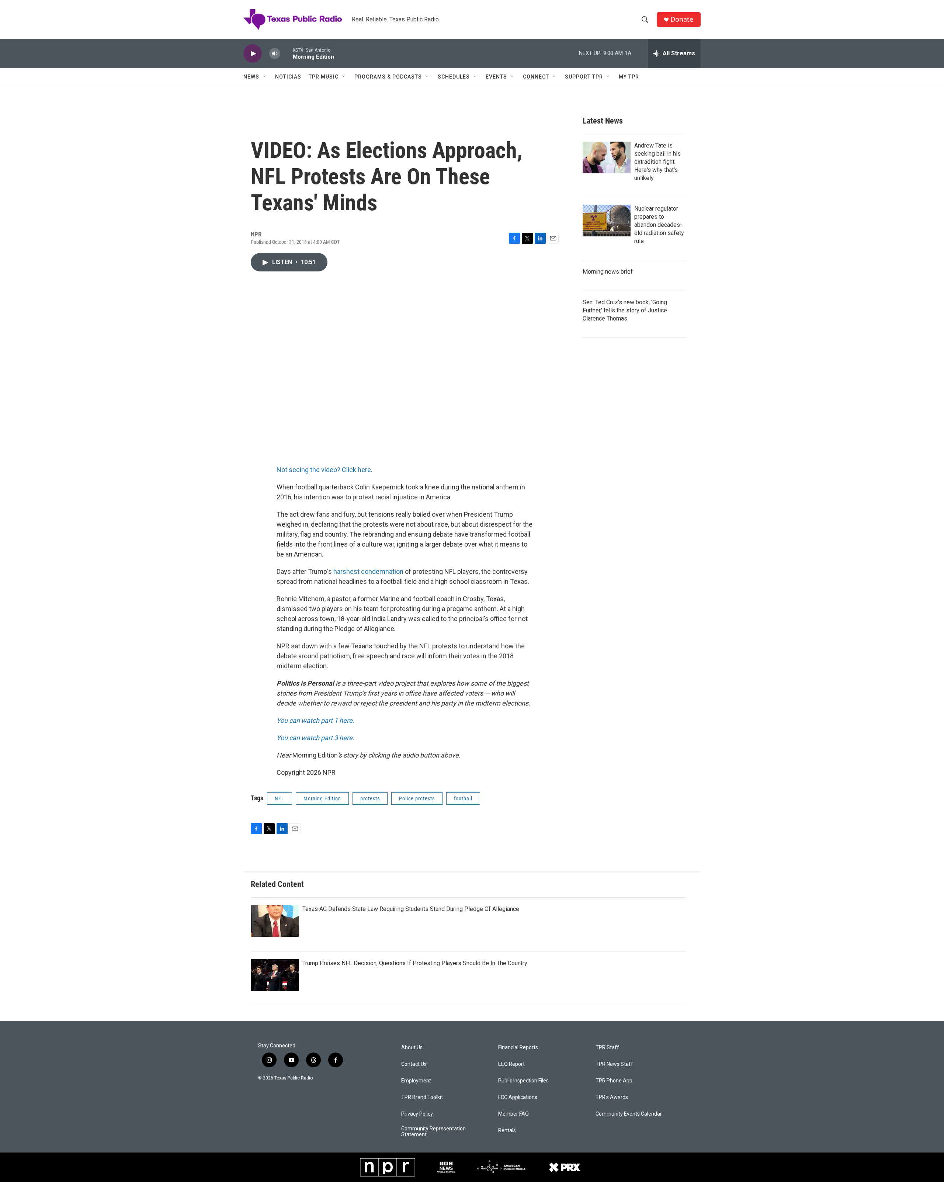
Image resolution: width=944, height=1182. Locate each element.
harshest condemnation (368, 571)
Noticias (288, 77)
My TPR (629, 77)
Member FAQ (513, 1114)
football (463, 798)
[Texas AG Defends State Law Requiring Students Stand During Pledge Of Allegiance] (275, 921)
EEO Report (511, 1064)
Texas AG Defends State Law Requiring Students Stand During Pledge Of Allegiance (410, 908)
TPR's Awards (612, 1097)
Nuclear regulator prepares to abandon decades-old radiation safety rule (659, 225)
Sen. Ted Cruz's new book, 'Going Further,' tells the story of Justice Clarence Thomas (625, 310)
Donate (681, 19)
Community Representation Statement (433, 1131)
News (251, 77)
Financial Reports (518, 1047)
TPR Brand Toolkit (422, 1097)
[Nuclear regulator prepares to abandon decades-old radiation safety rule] (607, 220)
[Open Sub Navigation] (265, 77)
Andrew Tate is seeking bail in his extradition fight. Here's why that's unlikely (657, 161)
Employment (416, 1081)
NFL (279, 798)
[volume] (274, 53)
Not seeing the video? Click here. (324, 470)
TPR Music (324, 77)
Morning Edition (322, 798)
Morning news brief (608, 271)
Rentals (507, 1130)
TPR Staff (607, 1047)
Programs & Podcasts (388, 77)
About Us (412, 1047)
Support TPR (584, 77)
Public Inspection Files (523, 1081)
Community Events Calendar (629, 1114)
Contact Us (414, 1064)
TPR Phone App (614, 1081)
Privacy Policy (417, 1114)
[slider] (286, 53)
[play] (252, 53)
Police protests (417, 798)
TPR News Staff (614, 1064)
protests (370, 798)
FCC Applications (517, 1097)
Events (496, 77)
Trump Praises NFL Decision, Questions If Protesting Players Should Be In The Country (414, 963)
